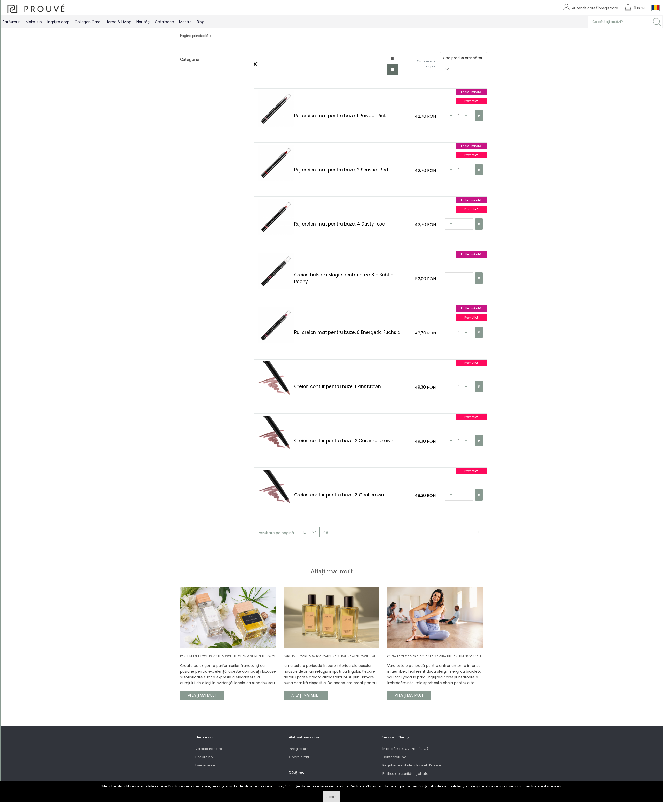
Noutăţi (143, 21)
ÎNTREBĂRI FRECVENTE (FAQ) (405, 748)
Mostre (185, 21)
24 (314, 532)
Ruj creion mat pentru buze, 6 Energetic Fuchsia (347, 332)
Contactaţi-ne (394, 757)
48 (325, 532)
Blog (200, 21)
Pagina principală (194, 35)
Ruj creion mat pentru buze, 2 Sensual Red (341, 170)
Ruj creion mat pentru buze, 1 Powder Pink (340, 115)
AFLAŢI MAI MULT (202, 695)
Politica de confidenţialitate (405, 773)
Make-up (34, 21)
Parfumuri (11, 21)
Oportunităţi (299, 757)
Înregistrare (299, 748)
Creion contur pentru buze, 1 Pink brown (337, 386)
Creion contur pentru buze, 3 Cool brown (339, 495)
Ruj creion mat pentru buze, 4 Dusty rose (339, 224)
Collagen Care (87, 21)
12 (304, 532)
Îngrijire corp (58, 21)
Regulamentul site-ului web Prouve (411, 765)
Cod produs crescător (462, 57)
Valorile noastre (208, 748)
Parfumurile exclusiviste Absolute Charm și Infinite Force (228, 656)
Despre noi (204, 757)
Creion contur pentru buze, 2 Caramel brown (343, 441)
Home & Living (118, 21)
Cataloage (164, 21)
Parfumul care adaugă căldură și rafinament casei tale (330, 656)
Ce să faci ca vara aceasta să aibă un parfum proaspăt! (434, 656)
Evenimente (205, 765)
